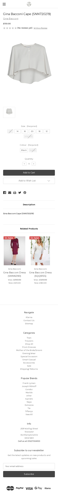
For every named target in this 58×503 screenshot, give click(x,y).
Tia (29, 408)
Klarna (29, 317)
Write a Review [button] (40, 28)
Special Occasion (29, 356)
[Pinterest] (24, 193)
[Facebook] (4, 193)
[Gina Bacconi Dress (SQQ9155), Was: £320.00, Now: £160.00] (40, 250)
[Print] (14, 193)
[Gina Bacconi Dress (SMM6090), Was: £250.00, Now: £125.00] (14, 250)
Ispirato (29, 399)
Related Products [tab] (29, 228)
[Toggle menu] (4, 4)
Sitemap (29, 323)
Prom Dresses (29, 347)
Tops (29, 337)
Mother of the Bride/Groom (29, 350)
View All (29, 414)
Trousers (29, 341)
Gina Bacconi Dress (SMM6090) (14, 274)
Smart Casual (29, 359)
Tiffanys (29, 411)
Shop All (29, 344)
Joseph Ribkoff (29, 386)
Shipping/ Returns (29, 369)
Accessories (29, 362)
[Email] (9, 193)
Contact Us (29, 320)
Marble (29, 392)
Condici (29, 389)
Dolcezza (29, 405)
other (29, 395)
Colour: (29, 145)
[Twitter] (19, 193)
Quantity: (29, 159)
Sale (29, 366)
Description (29, 204)
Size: (29, 126)
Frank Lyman (29, 383)
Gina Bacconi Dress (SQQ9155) (40, 274)
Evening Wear (29, 353)
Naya (29, 402)
